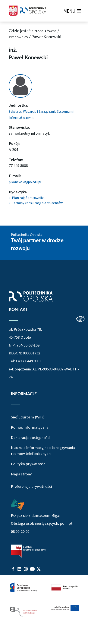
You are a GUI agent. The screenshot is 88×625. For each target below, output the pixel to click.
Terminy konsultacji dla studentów (37, 203)
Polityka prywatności (28, 463)
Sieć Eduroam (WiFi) (27, 417)
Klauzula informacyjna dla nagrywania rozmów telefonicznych (43, 450)
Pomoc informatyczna (29, 427)
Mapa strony (21, 474)
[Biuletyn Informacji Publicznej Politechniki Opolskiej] (28, 551)
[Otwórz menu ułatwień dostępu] (80, 319)
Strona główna (44, 30)
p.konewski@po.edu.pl (25, 182)
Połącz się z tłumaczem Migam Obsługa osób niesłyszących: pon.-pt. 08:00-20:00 (42, 523)
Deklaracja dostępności (30, 437)
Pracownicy (18, 36)
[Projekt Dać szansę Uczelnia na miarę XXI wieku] (44, 600)
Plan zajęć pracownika (28, 197)
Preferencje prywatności (31, 487)
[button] (69, 11)
